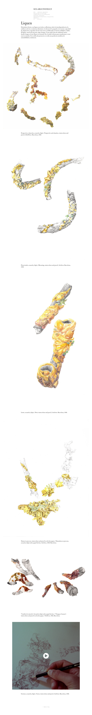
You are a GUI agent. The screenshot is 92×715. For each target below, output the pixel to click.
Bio (34, 12)
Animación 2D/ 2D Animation (41, 14)
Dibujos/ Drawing (42, 12)
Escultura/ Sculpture (39, 13)
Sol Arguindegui (42, 9)
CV (34, 19)
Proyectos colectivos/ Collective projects (43, 17)
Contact (39, 19)
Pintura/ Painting (38, 15)
